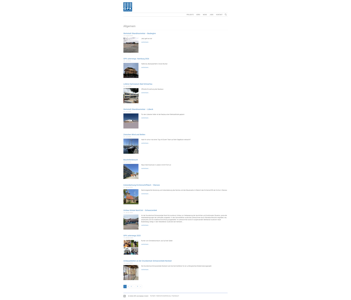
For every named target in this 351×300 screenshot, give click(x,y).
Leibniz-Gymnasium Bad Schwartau (137, 84)
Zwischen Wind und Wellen (134, 134)
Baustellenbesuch (130, 160)
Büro (198, 15)
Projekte (190, 15)
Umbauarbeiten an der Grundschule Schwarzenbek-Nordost (147, 261)
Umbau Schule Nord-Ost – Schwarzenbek (140, 210)
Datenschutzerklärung (163, 296)
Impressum (175, 296)
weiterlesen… (145, 42)
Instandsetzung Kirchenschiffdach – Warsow (141, 185)
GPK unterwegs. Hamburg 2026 (136, 59)
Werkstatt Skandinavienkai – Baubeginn (139, 33)
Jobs (211, 15)
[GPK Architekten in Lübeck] (127, 7)
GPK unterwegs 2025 (132, 235)
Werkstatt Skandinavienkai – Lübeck (138, 109)
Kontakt (219, 15)
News (205, 15)
